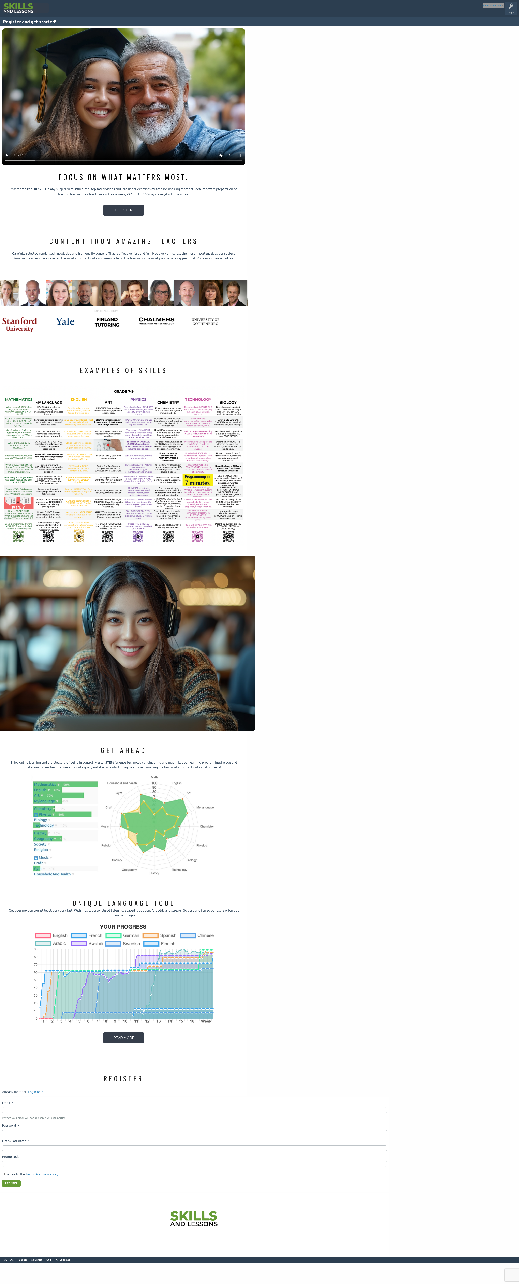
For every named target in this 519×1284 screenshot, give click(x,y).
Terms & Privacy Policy (42, 1174)
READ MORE (123, 1038)
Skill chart (36, 1260)
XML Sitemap (63, 1260)
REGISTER (123, 210)
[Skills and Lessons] (30, 8)
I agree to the (31, 1174)
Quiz (48, 1260)
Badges (23, 1260)
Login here (36, 1092)
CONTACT (9, 1260)
